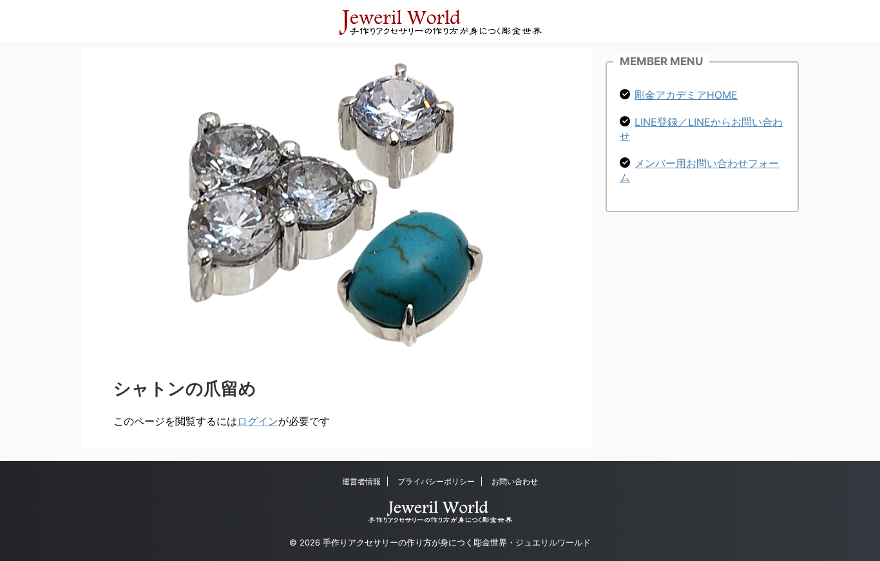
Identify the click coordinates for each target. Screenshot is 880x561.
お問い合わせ (515, 481)
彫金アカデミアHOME (686, 94)
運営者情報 (361, 481)
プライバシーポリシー (436, 481)
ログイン (257, 421)
